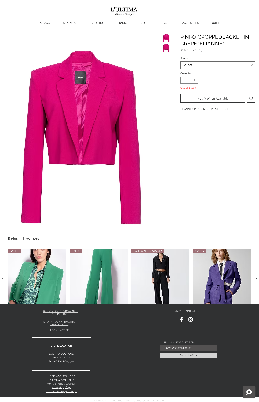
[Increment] (194, 80)
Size (184, 58)
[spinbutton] (189, 80)
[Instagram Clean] (191, 319)
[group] (129, 286)
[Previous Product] (2, 277)
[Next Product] (256, 277)
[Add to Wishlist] (251, 98)
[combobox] (217, 65)
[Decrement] (183, 80)
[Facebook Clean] (181, 319)
